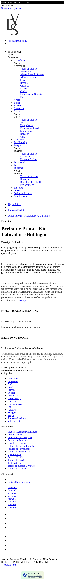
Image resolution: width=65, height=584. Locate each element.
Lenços (23, 88)
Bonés (17, 102)
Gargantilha (26, 131)
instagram (12, 493)
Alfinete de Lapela (29, 77)
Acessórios (19, 60)
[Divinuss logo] (13, 35)
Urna (22, 136)
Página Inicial (14, 204)
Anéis (17, 100)
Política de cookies (17, 468)
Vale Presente (20, 196)
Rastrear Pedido (15, 457)
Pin (22, 97)
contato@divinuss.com (19, 482)
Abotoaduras (26, 71)
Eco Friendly (20, 142)
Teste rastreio (14, 463)
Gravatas (24, 85)
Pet (15, 165)
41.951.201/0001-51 (11, 565)
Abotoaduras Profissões (32, 74)
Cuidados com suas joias (20, 437)
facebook (12, 487)
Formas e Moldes (28, 159)
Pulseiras (18, 167)
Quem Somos (14, 454)
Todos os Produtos (23, 193)
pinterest (12, 504)
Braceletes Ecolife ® (30, 182)
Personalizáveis (21, 162)
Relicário (24, 134)
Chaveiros (19, 108)
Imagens (18, 145)
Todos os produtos (29, 68)
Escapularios (26, 125)
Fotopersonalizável (29, 128)
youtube (12, 498)
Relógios (18, 187)
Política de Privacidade (19, 448)
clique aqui (25, 362)
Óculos (23, 91)
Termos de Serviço (17, 460)
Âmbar (23, 122)
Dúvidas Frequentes (17, 443)
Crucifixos (19, 139)
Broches (24, 83)
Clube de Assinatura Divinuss (22, 431)
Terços (17, 190)
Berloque (24, 179)
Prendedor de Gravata (31, 94)
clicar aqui (22, 300)
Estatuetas (25, 156)
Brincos (18, 105)
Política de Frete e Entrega (21, 446)
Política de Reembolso (19, 451)
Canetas (24, 80)
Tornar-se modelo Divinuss (21, 465)
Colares (17, 111)
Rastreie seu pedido (11, 8)
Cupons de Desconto (18, 440)
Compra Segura (15, 434)
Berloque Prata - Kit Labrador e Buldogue (29, 215)
